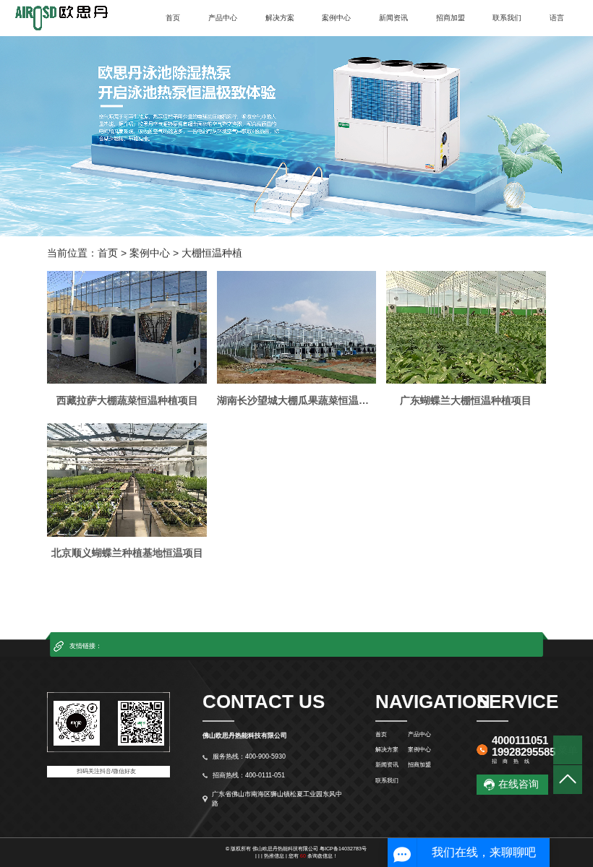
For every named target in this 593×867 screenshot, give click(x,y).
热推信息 (274, 855)
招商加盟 (450, 18)
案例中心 (336, 18)
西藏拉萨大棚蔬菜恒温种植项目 (127, 400)
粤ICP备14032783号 (343, 848)
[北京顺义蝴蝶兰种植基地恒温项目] (126, 479)
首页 (173, 18)
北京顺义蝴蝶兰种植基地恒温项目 (127, 552)
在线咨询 (518, 784)
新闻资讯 (393, 18)
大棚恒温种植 (212, 253)
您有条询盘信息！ (313, 855)
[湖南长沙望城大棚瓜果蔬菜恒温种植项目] (296, 327)
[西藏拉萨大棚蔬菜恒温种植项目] (126, 327)
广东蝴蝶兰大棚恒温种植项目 (466, 400)
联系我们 (506, 18)
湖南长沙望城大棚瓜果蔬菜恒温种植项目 (296, 400)
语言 (557, 18)
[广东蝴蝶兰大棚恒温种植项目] (465, 327)
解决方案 (279, 18)
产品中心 (222, 18)
